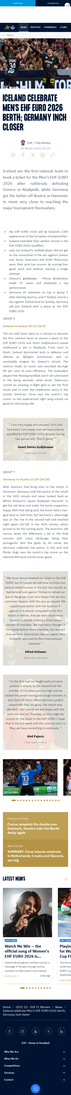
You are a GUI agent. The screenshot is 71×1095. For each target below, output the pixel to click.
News (24, 27)
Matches (35, 27)
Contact (8, 1079)
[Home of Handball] (35, 1088)
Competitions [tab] (53, 3)
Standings (50, 27)
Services (9, 1072)
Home (7, 1007)
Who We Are (11, 1051)
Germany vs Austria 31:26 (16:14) (26, 479)
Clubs (63, 27)
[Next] (67, 5)
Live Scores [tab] (17, 3)
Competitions (12, 1065)
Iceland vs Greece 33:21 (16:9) (24, 326)
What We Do (11, 1058)
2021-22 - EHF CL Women (33, 1007)
